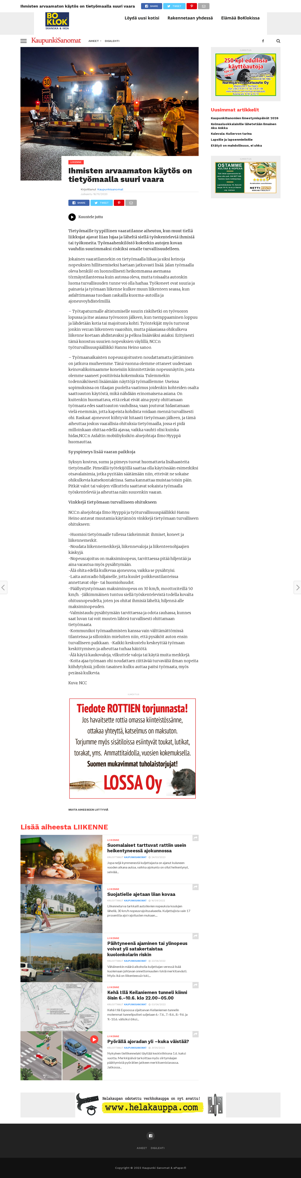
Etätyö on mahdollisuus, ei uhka (236, 145)
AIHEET (93, 41)
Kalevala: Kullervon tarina (231, 134)
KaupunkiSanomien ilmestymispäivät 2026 (244, 118)
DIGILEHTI (112, 41)
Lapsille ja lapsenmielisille (232, 139)
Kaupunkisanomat (110, 189)
